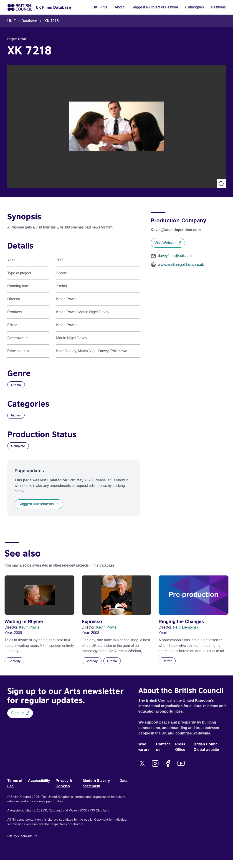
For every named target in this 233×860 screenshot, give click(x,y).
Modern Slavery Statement (96, 783)
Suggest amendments (36, 504)
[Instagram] (155, 763)
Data (123, 781)
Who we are (143, 747)
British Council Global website (206, 747)
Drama (16, 385)
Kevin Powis (29, 627)
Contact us (163, 747)
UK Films (99, 7)
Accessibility (39, 781)
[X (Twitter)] (142, 763)
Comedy (14, 661)
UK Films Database (53, 7)
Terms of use (14, 783)
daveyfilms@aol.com (175, 256)
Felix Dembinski (186, 627)
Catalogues (194, 7)
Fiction (16, 415)
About (119, 7)
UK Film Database (22, 21)
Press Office (180, 747)
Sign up (17, 713)
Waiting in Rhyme (24, 621)
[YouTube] (181, 763)
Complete (18, 446)
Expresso (92, 621)
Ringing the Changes (181, 621)
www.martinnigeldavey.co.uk (181, 265)
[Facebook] (168, 763)
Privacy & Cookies (64, 783)
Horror (167, 661)
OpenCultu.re (27, 836)
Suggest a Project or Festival (155, 7)
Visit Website (165, 243)
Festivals (218, 7)
